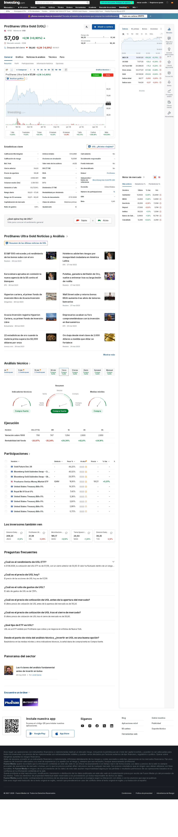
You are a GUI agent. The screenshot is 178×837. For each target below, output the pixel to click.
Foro (62, 57)
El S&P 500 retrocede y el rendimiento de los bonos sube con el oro (23, 255)
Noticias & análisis (35, 57)
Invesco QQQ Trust (96, 11)
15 (114, 192)
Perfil (17, 63)
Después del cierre (16, 47)
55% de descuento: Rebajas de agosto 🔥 (117, 3)
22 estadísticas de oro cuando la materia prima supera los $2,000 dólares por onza (21, 339)
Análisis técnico (16, 363)
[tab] (7, 372)
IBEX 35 (125, 57)
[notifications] (167, 2)
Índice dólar (126, 78)
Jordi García (36, 675)
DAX (124, 74)
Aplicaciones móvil (130, 723)
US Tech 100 (127, 66)
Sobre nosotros (158, 718)
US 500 (125, 62)
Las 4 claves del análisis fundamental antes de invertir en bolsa (35, 669)
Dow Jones (126, 70)
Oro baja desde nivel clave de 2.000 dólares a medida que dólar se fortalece (81, 339)
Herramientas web (129, 734)
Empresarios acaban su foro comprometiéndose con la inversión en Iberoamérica (81, 318)
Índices (125, 29)
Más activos (127, 184)
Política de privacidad (144, 793)
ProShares (111, 173)
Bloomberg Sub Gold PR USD (104, 180)
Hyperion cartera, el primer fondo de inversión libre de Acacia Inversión (23, 296)
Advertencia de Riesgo (165, 793)
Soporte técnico (159, 728)
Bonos (144, 29)
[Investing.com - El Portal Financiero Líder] (14, 2)
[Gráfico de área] (11, 69)
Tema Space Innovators (83, 532)
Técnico (52, 57)
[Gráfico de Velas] (6, 69)
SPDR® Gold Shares (79, 11)
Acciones (154, 29)
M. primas (135, 29)
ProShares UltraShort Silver (39, 532)
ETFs (8, 11)
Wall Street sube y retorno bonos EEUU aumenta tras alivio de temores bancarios (81, 298)
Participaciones (28, 63)
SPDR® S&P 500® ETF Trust (60, 11)
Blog (124, 718)
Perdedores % (154, 184)
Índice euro (126, 82)
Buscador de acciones (107, 7)
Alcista (105, 220)
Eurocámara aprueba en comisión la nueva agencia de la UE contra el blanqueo (22, 278)
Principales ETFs (20, 11)
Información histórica (45, 63)
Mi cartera (126, 728)
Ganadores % (140, 184)
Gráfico (19, 57)
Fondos (44, 11)
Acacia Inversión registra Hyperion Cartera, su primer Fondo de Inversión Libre (23, 318)
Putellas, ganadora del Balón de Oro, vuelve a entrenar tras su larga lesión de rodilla (82, 278)
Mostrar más (109, 355)
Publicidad (156, 723)
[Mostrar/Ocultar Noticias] (66, 69)
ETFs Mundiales (34, 11)
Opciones (59, 63)
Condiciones (126, 793)
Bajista (84, 220)
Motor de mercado (131, 177)
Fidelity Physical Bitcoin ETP (115, 11)
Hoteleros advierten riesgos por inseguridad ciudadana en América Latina (81, 257)
